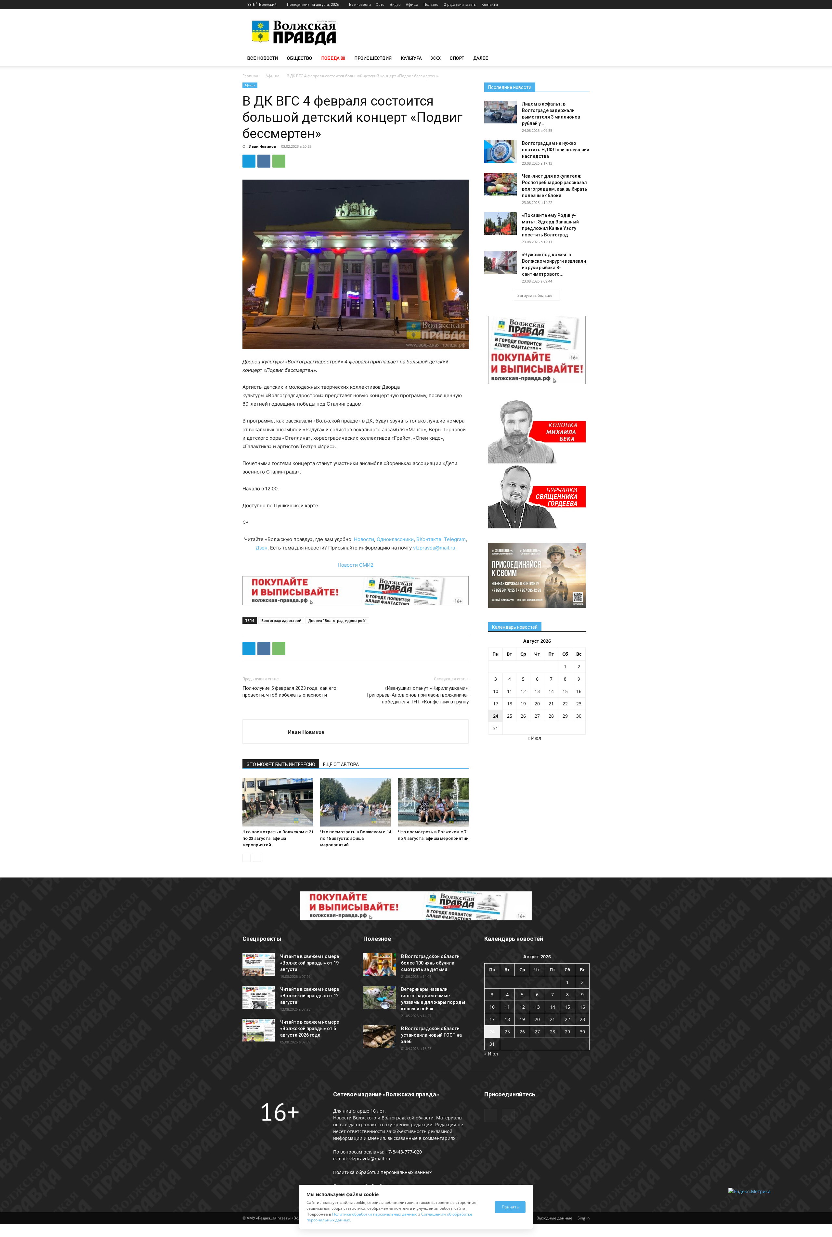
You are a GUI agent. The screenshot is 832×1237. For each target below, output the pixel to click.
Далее (480, 58)
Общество (299, 58)
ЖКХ (436, 58)
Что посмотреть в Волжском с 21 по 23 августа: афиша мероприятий (277, 838)
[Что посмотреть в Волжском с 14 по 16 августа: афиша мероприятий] (355, 802)
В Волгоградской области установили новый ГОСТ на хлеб (431, 1035)
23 (578, 704)
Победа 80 (333, 58)
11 (509, 691)
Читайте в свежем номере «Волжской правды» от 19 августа (309, 963)
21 (551, 704)
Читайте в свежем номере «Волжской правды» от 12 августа (309, 996)
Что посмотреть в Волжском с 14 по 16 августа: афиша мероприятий (355, 838)
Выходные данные (554, 1218)
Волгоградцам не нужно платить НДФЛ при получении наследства (555, 150)
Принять (510, 1207)
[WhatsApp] (278, 161)
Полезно (430, 4)
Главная (250, 76)
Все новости (360, 4)
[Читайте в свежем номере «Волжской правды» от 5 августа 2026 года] (258, 1030)
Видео (395, 4)
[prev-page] (246, 858)
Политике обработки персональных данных (374, 1214)
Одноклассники (395, 539)
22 (565, 704)
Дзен (261, 548)
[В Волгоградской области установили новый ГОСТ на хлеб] (379, 1036)
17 (495, 704)
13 (537, 691)
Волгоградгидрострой (281, 620)
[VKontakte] (585, 4)
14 (551, 691)
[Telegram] (574, 4)
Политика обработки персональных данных (382, 1172)
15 (565, 691)
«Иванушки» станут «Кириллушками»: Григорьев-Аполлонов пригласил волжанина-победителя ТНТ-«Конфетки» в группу (418, 695)
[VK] (263, 161)
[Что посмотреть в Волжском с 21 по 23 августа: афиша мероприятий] (277, 802)
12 (523, 691)
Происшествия (373, 58)
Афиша (412, 4)
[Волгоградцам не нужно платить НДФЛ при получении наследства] (500, 151)
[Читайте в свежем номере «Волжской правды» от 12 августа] (258, 997)
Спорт (457, 58)
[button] (582, 59)
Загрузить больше (534, 295)
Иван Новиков (262, 146)
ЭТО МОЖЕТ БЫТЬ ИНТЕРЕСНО (280, 764)
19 (523, 704)
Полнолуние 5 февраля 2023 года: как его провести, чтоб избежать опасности (289, 691)
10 (495, 691)
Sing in (584, 1218)
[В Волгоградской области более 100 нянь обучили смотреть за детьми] (379, 964)
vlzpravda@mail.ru (434, 548)
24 (495, 716)
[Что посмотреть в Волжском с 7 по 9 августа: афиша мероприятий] (433, 802)
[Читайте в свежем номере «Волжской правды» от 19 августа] (258, 964)
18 (509, 704)
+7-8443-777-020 (404, 1152)
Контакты (490, 4)
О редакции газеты (460, 4)
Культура (411, 58)
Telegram (455, 539)
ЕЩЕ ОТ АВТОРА (341, 764)
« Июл (534, 738)
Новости (364, 539)
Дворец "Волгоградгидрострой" (337, 620)
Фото (380, 4)
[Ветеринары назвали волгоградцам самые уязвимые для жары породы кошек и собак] (379, 997)
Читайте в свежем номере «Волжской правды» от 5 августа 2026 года (309, 1028)
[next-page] (257, 858)
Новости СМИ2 (355, 565)
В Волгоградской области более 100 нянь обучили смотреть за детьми (430, 963)
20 (537, 704)
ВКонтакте (428, 539)
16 (578, 691)
